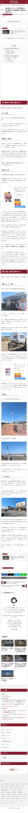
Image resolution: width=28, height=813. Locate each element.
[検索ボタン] (26, 2)
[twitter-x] (12, 629)
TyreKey (2, 798)
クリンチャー (11, 800)
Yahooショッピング (20, 207)
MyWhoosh (13, 792)
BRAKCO (6, 786)
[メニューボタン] (2, 2)
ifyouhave (14, 790)
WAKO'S (12, 798)
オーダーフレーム (4, 800)
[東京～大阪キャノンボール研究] (14, 2)
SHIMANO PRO (4, 796)
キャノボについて (8, 729)
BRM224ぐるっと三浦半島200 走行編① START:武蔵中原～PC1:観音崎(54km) (17, 32)
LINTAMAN (3, 792)
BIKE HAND (7, 784)
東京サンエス (3, 802)
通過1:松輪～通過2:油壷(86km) (12, 56)
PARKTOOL (8, 794)
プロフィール (7, 696)
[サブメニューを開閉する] (25, 732)
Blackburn (13, 784)
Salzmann (24, 794)
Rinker (20, 194)
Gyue (10, 790)
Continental (12, 786)
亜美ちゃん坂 (10, 53)
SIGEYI (9, 796)
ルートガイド (7, 744)
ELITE (21, 786)
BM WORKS (24, 784)
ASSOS (2, 784)
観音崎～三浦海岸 (11, 52)
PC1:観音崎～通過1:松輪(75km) (12, 48)
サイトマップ (9, 706)
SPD (13, 796)
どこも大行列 (10, 61)
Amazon (18, 202)
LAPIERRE (20, 790)
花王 (8, 802)
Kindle (17, 200)
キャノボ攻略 (7, 732)
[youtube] (16, 629)
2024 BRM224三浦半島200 (7, 14)
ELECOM (17, 786)
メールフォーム (21, 714)
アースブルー (23, 798)
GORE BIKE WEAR (4, 790)
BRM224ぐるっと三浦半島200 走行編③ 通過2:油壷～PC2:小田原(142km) (17, 558)
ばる (14, 605)
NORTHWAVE (19, 792)
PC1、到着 (9, 50)
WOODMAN (17, 798)
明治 (21, 800)
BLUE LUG (18, 784)
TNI (25, 796)
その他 (6, 747)
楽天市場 (18, 204)
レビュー (6, 738)
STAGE (16, 796)
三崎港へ (9, 59)
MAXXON (8, 792)
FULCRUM (11, 788)
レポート (6, 735)
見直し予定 (12, 802)
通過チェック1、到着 (11, 57)
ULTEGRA (7, 798)
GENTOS (16, 788)
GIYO (20, 788)
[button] (4, 574)
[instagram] (14, 629)
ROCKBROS (14, 794)
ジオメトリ (17, 800)
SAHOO (19, 794)
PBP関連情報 (7, 741)
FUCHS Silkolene (4, 788)
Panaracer (3, 794)
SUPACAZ (21, 796)
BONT (2, 786)
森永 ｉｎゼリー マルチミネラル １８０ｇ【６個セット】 (19, 366)
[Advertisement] (14, 82)
